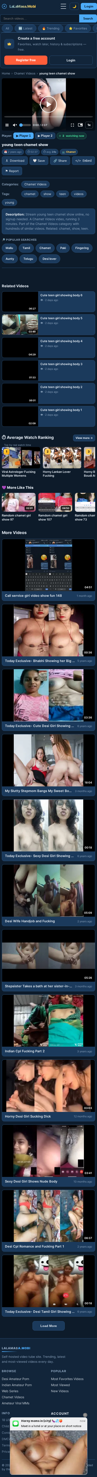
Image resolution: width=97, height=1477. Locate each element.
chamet (29, 194)
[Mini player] (80, 125)
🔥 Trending (50, 28)
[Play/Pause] (7, 125)
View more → (84, 438)
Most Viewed (60, 1385)
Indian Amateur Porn (17, 1385)
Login (88, 6)
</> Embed (83, 160)
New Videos (60, 1391)
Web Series (10, 1391)
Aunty (10, 258)
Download (17, 160)
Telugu (28, 258)
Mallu (9, 248)
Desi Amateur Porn (15, 1379)
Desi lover (49, 258)
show (47, 194)
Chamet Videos (24, 73)
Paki (63, 248)
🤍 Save (39, 160)
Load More (48, 1326)
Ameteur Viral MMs (15, 1403)
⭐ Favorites (78, 28)
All (7, 28)
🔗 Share (60, 160)
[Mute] (15, 125)
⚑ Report (12, 171)
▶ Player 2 (45, 135)
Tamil (26, 248)
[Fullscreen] (72, 125)
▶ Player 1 (23, 135)
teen (62, 194)
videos (78, 194)
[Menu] (63, 6)
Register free (26, 60)
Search (88, 18)
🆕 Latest (25, 28)
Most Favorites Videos (67, 1379)
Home (6, 73)
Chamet (71, 151)
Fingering (82, 248)
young (9, 202)
